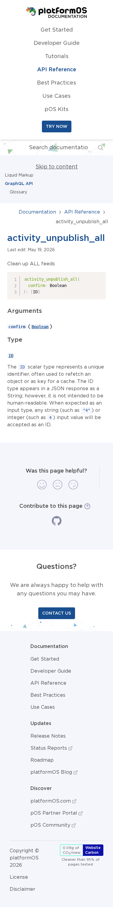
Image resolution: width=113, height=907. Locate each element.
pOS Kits (56, 109)
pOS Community (51, 825)
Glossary (18, 192)
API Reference (56, 69)
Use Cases (56, 96)
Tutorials (56, 56)
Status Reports (49, 748)
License (19, 877)
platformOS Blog (52, 772)
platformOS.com (51, 801)
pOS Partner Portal (54, 813)
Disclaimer (22, 889)
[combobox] (53, 147)
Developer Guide (57, 43)
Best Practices (56, 83)
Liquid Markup (19, 175)
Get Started (56, 30)
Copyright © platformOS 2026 (24, 858)
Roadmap (42, 760)
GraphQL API (19, 183)
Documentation (37, 211)
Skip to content (57, 167)
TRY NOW (56, 126)
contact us (56, 613)
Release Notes (48, 736)
